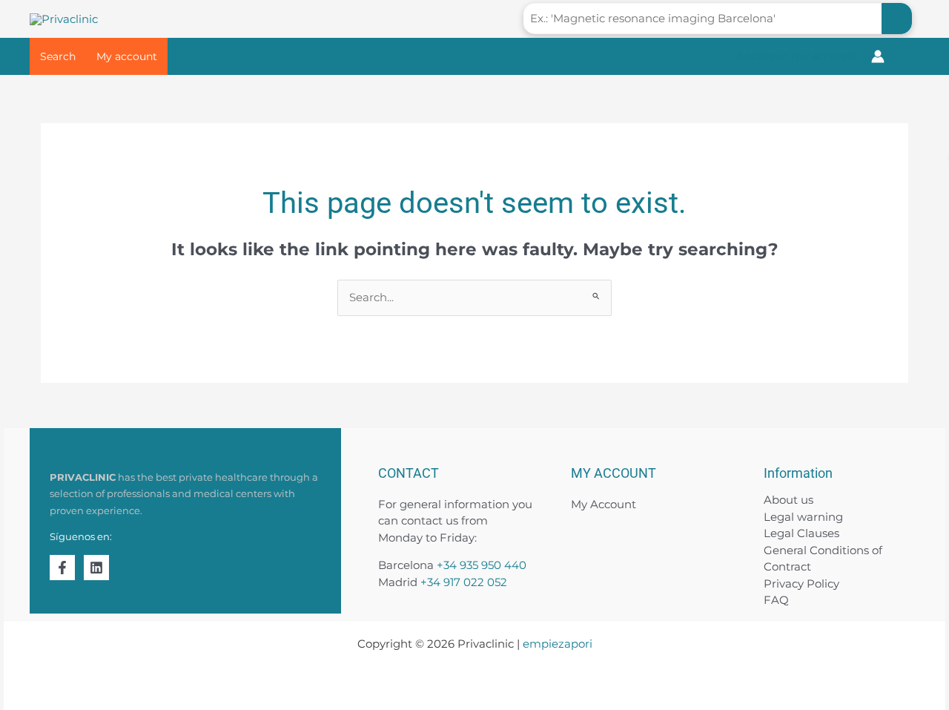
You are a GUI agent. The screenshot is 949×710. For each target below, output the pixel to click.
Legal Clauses (801, 533)
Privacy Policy (801, 583)
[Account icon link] (877, 56)
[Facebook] (62, 567)
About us (788, 500)
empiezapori (557, 644)
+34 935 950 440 (481, 565)
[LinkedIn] (96, 567)
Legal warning (803, 517)
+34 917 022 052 (463, 582)
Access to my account (796, 56)
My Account (603, 504)
